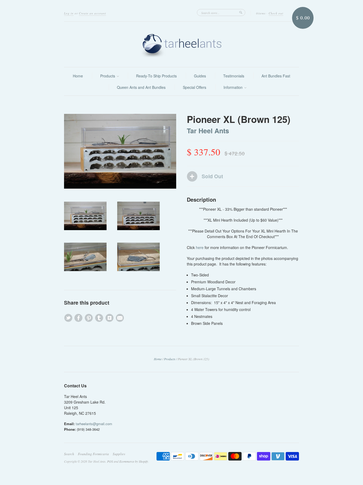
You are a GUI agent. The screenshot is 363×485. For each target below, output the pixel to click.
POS (110, 461)
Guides (200, 75)
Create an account (92, 13)
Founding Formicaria (93, 454)
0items (260, 13)
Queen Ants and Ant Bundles (141, 87)
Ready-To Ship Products (156, 75)
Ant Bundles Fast (275, 75)
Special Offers (194, 87)
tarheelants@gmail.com (94, 423)
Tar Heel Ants (208, 130)
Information (233, 87)
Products (108, 75)
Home (78, 75)
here (200, 247)
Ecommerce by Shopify (133, 461)
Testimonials (233, 75)
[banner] (181, 44)
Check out (276, 13)
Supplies (119, 454)
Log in (69, 13)
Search (69, 454)
